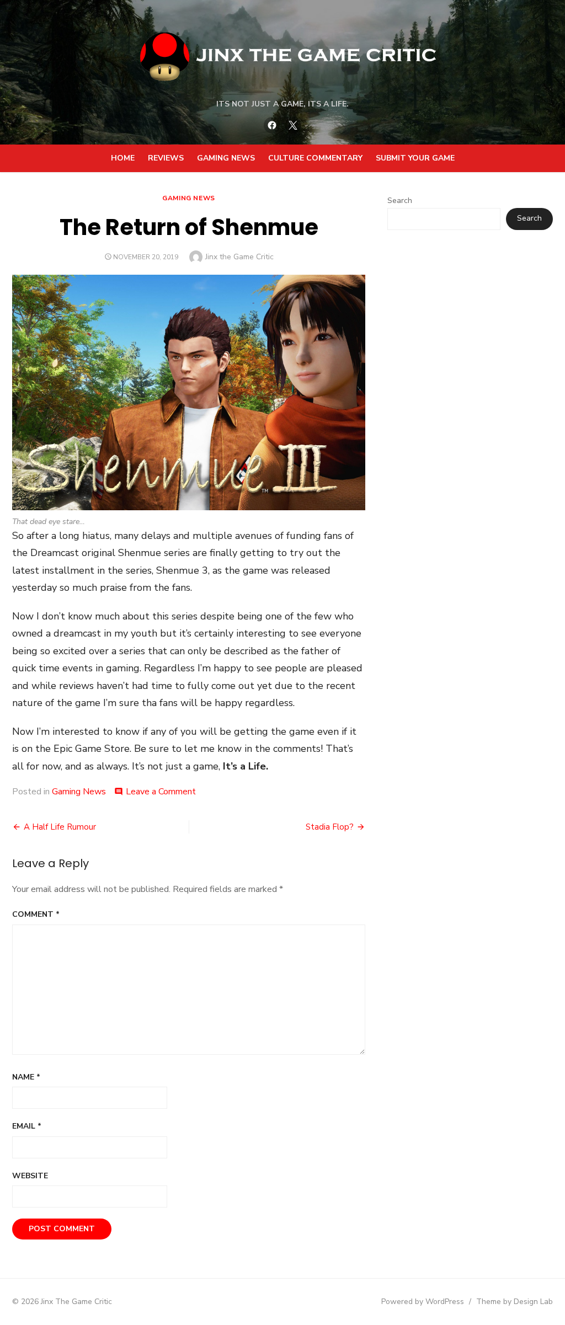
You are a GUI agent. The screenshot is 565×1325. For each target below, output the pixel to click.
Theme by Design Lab (514, 1301)
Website (30, 1176)
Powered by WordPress (422, 1301)
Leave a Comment (161, 792)
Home (123, 158)
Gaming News (226, 158)
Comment (36, 914)
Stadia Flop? (330, 826)
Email (26, 1126)
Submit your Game (415, 158)
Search (399, 200)
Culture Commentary (315, 158)
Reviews (166, 158)
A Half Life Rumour (60, 826)
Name (26, 1077)
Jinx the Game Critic (239, 257)
